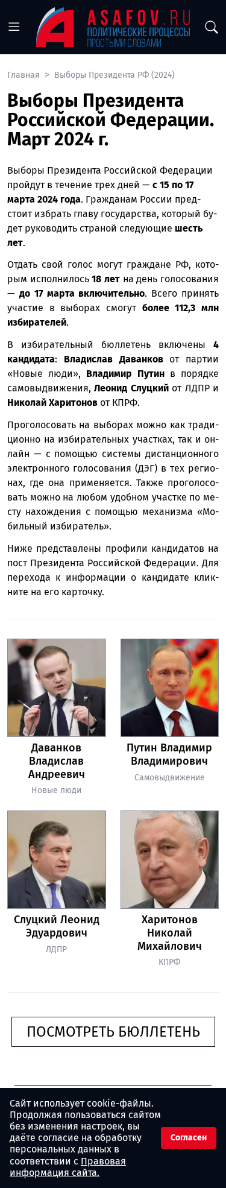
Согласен (189, 1138)
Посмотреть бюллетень (113, 1031)
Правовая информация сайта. (68, 1166)
